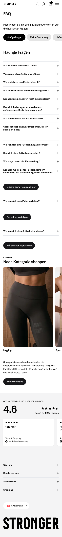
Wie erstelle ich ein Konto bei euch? (21, 82)
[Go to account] (44, 4)
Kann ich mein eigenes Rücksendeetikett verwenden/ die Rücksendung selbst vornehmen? (28, 171)
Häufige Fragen (14, 37)
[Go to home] (10, 4)
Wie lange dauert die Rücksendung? (21, 161)
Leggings (7, 350)
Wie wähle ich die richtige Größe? (20, 65)
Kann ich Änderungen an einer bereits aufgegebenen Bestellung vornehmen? (22, 109)
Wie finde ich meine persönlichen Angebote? (25, 90)
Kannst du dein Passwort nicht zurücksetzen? (26, 98)
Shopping (8, 489)
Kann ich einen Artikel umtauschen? (21, 153)
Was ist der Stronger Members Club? (21, 73)
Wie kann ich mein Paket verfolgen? (21, 200)
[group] (28, 310)
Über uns (7, 464)
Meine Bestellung (39, 37)
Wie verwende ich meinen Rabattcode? (23, 118)
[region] (31, 310)
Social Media (10, 481)
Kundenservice (11, 473)
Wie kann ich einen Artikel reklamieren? (23, 231)
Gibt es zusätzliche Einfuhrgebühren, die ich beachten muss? (25, 128)
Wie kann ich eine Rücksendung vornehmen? (25, 144)
